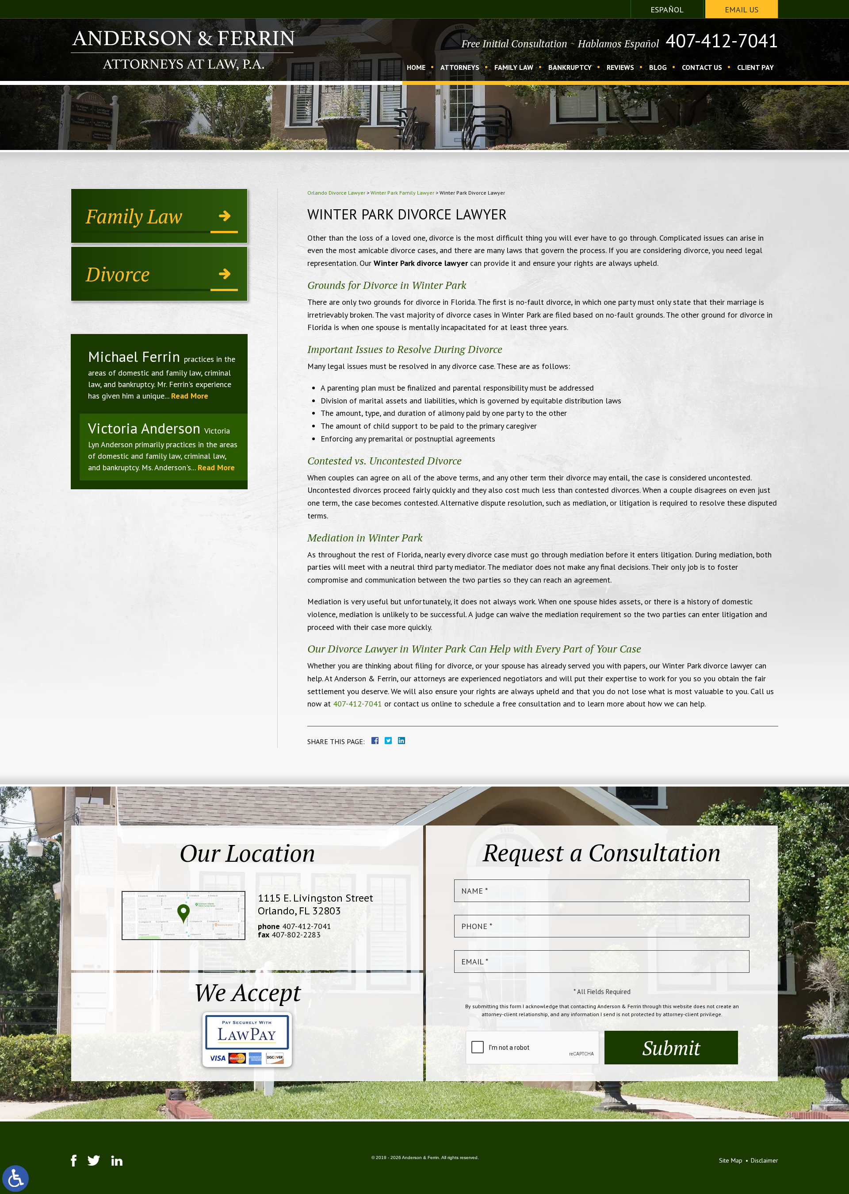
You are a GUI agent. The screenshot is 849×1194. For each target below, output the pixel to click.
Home (416, 68)
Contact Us (702, 68)
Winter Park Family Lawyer (402, 192)
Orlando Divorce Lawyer (336, 192)
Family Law (513, 68)
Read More (189, 396)
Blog (658, 68)
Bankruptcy (570, 68)
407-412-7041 (721, 40)
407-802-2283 (296, 934)
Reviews (620, 68)
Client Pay (755, 68)
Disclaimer (764, 1160)
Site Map (730, 1160)
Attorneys (459, 68)
